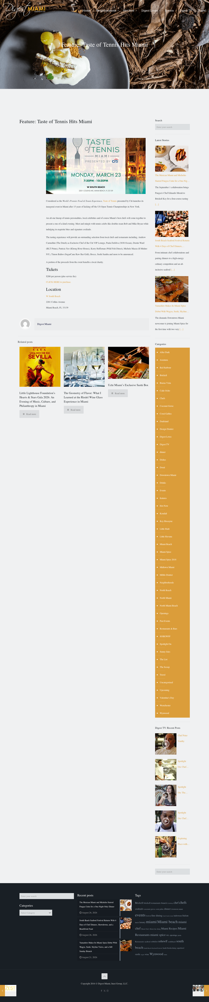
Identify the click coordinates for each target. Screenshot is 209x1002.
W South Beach (53, 296)
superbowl (180, 948)
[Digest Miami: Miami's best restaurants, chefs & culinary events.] (24, 10)
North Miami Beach (169, 605)
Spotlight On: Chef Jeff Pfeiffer (183, 765)
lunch (137, 922)
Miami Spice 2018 (168, 559)
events (140, 915)
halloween (178, 915)
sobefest (154, 941)
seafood (147, 941)
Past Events (165, 620)
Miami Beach (166, 544)
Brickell (163, 375)
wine (147, 954)
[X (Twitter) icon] (105, 990)
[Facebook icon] (102, 990)
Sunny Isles (165, 651)
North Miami (165, 597)
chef (176, 903)
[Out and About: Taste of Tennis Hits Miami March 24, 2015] (201, 990)
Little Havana (166, 536)
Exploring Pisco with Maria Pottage (182, 842)
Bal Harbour (165, 367)
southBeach (172, 942)
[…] (157, 204)
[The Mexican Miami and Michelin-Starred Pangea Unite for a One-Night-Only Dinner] (171, 159)
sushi (137, 954)
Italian (185, 915)
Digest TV (164, 444)
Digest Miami (44, 324)
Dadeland (164, 421)
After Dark (165, 352)
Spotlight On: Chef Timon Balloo (182, 816)
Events (163, 490)
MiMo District (166, 574)
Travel (162, 674)
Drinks (163, 482)
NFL (167, 935)
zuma (165, 955)
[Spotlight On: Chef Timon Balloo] (165, 821)
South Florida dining (169, 948)
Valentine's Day (167, 697)
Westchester (165, 705)
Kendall (163, 513)
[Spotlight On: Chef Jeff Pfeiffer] (165, 769)
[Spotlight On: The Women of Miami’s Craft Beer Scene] (165, 795)
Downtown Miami (168, 474)
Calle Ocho (165, 390)
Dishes (163, 459)
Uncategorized (166, 682)
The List (163, 659)
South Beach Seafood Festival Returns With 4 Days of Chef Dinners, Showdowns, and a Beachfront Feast (172, 244)
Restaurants (139, 941)
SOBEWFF (165, 636)
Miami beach (167, 921)
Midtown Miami (167, 567)
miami (151, 921)
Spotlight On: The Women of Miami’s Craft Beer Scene (182, 790)
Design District (166, 428)
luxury (142, 922)
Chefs (162, 398)
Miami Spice (165, 551)
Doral (162, 467)
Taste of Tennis (110, 200)
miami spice (158, 934)
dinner (162, 451)
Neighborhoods (167, 582)
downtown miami (177, 909)
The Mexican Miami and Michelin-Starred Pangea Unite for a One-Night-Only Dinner (172, 179)
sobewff (162, 941)
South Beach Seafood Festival (153, 948)
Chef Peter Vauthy (182, 738)
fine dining (156, 915)
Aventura (164, 359)
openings (173, 935)
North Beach (165, 590)
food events (169, 916)
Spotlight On (165, 643)
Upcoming (164, 689)
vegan (142, 955)
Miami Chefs (145, 929)
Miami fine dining (155, 929)
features (163, 498)
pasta (179, 935)
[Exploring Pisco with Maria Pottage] (165, 847)
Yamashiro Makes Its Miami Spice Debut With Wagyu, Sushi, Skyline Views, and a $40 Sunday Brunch (171, 309)
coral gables (160, 909)
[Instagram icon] (107, 990)
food (164, 916)
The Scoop (165, 666)
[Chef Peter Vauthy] (165, 744)
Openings (164, 613)
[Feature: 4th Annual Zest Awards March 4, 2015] (8, 990)
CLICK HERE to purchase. (58, 281)
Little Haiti (164, 528)
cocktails (139, 908)
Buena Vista (165, 382)
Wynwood (164, 713)
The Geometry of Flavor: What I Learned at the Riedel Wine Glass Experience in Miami (83, 397)
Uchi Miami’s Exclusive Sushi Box (128, 385)
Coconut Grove (166, 405)
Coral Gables (166, 413)
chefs (183, 902)
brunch (164, 902)
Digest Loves (165, 436)
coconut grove (149, 909)
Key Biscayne (166, 521)
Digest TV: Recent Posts (167, 727)
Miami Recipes (169, 928)
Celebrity (170, 903)
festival (148, 916)
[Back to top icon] (104, 976)
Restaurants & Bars (168, 628)
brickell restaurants (152, 902)
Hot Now (164, 505)
